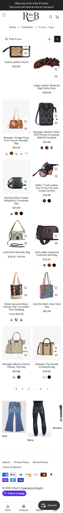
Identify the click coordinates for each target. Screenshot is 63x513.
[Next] (46, 389)
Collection (27, 27)
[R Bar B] (30, 17)
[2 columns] (57, 39)
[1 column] (49, 39)
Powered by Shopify (32, 488)
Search (6, 462)
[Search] (50, 17)
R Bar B (16, 488)
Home (12, 27)
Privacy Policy (21, 462)
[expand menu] (4, 14)
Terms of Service (11, 467)
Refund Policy (40, 462)
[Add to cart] (56, 69)
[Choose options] (26, 121)
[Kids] (14, 417)
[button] (57, 17)
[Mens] (40, 419)
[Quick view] (26, 53)
